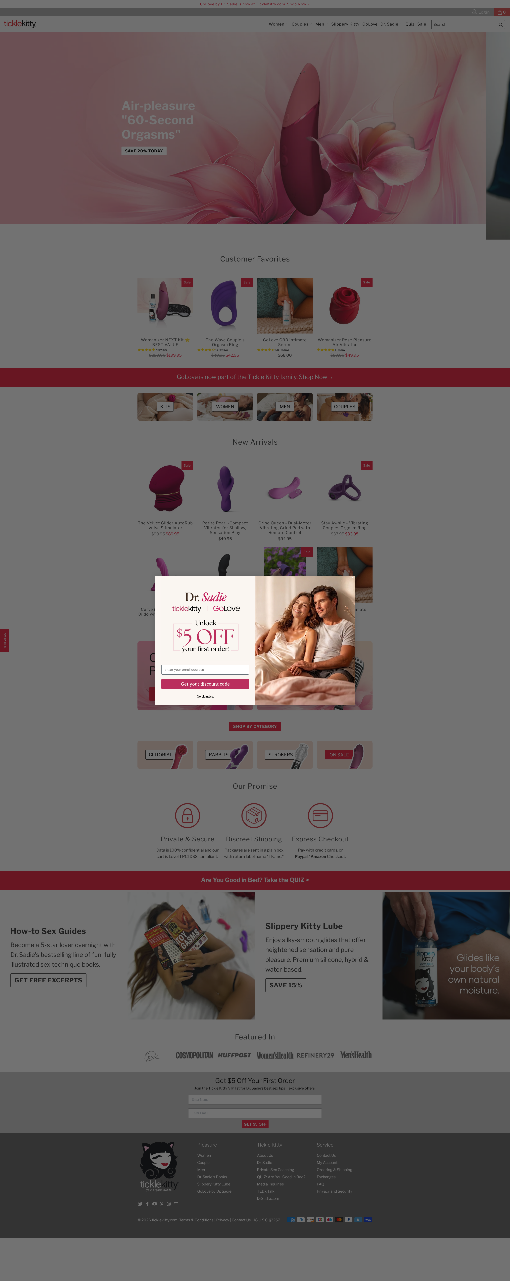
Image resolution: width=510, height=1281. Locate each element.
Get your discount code (205, 684)
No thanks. (205, 696)
